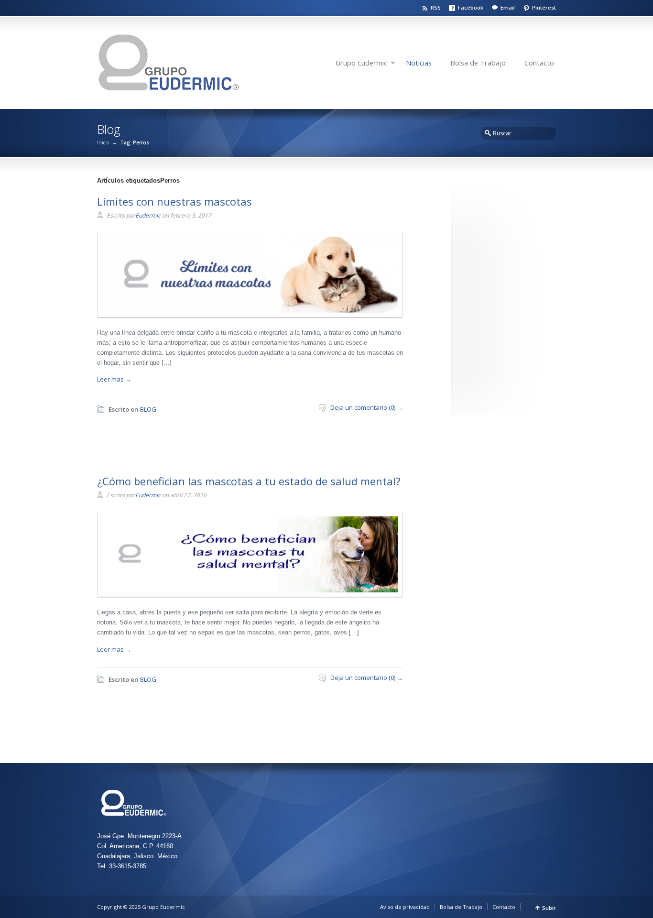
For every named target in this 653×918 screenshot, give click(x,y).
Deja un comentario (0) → (366, 407)
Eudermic (148, 215)
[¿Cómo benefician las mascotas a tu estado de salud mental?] (247, 590)
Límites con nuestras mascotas (174, 201)
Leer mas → (114, 379)
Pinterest (544, 7)
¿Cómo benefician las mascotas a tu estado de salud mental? (249, 481)
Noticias (419, 62)
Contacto (539, 62)
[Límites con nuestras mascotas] (247, 310)
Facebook (470, 7)
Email (508, 7)
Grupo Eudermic (361, 62)
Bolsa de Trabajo (478, 62)
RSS (436, 7)
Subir (549, 907)
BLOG (148, 409)
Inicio (103, 142)
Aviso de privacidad (405, 906)
